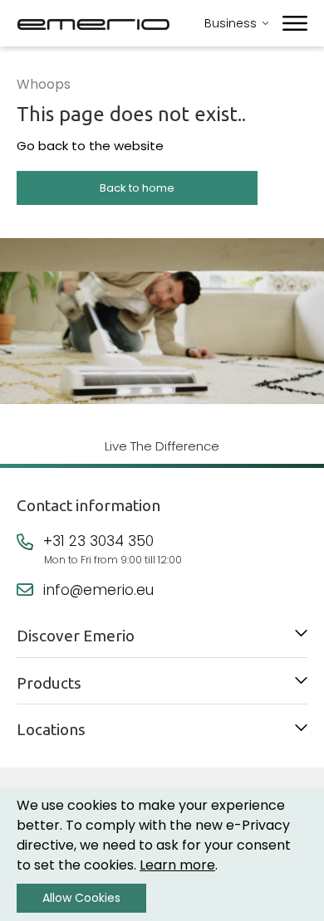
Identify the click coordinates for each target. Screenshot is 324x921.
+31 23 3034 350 (98, 541)
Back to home (137, 188)
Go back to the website (90, 145)
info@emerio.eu (98, 590)
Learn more (177, 865)
